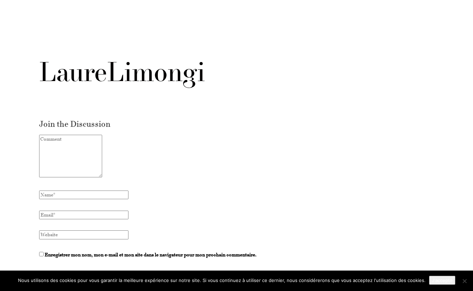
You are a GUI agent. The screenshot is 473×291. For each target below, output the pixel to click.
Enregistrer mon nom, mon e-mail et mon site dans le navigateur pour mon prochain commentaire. (151, 255)
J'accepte (442, 280)
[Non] (464, 280)
